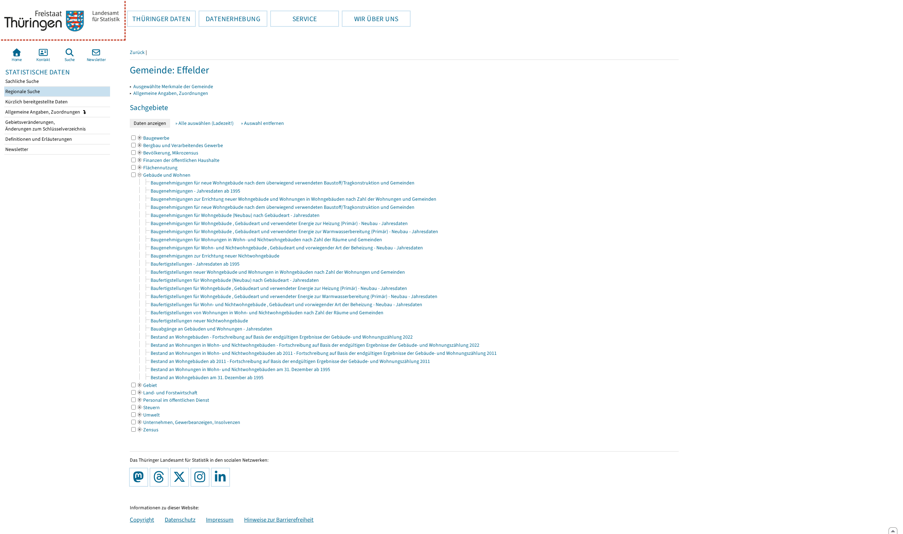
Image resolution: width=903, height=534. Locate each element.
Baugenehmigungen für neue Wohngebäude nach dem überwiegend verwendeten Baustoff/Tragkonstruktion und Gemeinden (282, 183)
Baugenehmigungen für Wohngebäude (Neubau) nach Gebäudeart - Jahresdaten (235, 215)
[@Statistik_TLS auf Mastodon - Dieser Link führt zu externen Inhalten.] (140, 477)
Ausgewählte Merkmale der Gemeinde (173, 86)
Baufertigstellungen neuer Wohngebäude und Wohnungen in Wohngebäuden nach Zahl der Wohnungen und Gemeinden (278, 272)
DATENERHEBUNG (229, 18)
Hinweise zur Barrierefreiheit (279, 519)
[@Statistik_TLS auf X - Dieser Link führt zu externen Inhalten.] (181, 477)
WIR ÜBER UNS (370, 18)
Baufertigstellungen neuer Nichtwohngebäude (199, 320)
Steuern (148, 407)
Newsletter (16, 149)
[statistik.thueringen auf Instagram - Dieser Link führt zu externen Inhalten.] (201, 477)
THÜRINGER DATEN (158, 18)
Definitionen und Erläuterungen (38, 139)
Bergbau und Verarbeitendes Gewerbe (180, 145)
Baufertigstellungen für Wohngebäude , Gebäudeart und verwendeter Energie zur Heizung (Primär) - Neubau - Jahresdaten (279, 288)
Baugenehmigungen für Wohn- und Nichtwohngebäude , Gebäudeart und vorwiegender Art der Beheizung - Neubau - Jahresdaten (287, 247)
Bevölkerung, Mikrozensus (167, 153)
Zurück (137, 52)
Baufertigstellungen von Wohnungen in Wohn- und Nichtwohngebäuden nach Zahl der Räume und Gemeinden (267, 312)
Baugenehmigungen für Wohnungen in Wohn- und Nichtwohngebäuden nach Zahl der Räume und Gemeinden (266, 239)
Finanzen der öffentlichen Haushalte (178, 160)
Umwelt (148, 415)
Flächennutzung (157, 167)
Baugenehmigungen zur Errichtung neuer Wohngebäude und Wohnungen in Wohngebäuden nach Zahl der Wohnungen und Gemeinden (293, 199)
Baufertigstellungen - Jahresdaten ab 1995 (195, 264)
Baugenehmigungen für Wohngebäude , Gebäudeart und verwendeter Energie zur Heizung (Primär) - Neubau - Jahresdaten (279, 223)
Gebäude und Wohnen (163, 175)
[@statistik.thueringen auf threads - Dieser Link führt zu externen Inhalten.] (160, 477)
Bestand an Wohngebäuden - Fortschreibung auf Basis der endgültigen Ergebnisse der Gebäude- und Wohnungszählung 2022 (282, 337)
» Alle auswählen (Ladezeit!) (204, 123)
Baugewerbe (153, 138)
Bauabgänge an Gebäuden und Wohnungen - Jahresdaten (211, 329)
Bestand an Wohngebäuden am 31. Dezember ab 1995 (207, 377)
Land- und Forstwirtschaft (167, 392)
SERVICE (293, 18)
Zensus (147, 429)
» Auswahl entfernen (262, 123)
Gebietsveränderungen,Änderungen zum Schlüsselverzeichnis (45, 125)
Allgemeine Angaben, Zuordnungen (43, 112)
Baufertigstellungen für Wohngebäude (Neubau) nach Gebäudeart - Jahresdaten (235, 280)
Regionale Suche (22, 91)
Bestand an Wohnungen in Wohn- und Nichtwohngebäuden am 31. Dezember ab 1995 (240, 369)
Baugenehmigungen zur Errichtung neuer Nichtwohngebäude (215, 256)
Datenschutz (180, 519)
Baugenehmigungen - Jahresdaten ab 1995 (195, 191)
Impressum (220, 519)
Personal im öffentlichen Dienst (173, 400)
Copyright (142, 519)
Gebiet (147, 385)
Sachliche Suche (21, 81)
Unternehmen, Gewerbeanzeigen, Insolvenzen (188, 422)
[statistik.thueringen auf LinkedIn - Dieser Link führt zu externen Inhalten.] (222, 477)
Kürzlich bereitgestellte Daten (36, 101)
